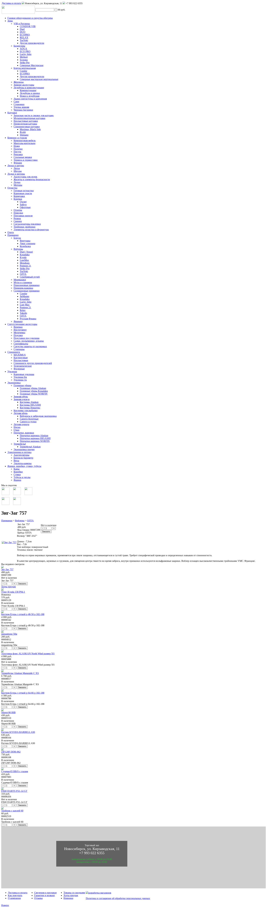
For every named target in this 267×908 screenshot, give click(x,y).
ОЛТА (30, 520)
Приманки (6, 520)
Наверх (5, 905)
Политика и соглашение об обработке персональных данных (118, 898)
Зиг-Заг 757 (7, 569)
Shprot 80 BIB (8, 712)
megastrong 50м (9, 634)
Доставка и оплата (11, 3)
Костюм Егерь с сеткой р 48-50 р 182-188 (22, 614)
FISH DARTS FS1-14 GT (14, 791)
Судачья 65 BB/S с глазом (14, 771)
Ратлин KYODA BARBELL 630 (18, 732)
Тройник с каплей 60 (12, 810)
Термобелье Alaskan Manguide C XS (20, 673)
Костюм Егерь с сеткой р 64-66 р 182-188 (22, 693)
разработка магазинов (99, 892)
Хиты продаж (8, 586)
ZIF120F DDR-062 (11, 751)
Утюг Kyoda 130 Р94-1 (13, 592)
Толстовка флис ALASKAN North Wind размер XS (28, 653)
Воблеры (19, 520)
